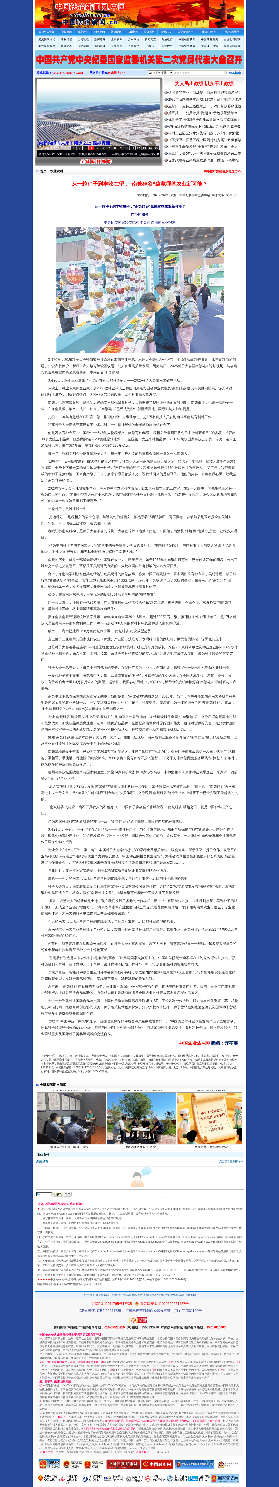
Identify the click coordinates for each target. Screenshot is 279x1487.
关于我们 (88, 1294)
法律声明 (116, 1294)
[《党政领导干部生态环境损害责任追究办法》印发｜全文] (139, 64)
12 (138, 148)
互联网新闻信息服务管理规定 (104, 1218)
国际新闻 (100, 45)
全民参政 (116, 39)
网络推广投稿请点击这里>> (222, 171)
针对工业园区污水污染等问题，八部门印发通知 (205, 133)
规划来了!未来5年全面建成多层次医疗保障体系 (204, 120)
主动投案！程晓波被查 (211, 1123)
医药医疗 (133, 45)
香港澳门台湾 (209, 45)
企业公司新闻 (232, 39)
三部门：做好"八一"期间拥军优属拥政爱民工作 (204, 153)
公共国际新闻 (232, 45)
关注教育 (167, 39)
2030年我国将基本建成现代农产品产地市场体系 (205, 99)
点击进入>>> (116, 72)
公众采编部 (102, 1294)
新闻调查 (150, 39)
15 (156, 148)
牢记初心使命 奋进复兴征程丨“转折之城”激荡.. (129, 154)
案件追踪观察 (46, 45)
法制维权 (66, 39)
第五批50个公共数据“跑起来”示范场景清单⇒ (203, 113)
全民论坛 (83, 39)
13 (144, 148)
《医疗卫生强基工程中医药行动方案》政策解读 (205, 140)
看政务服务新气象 (71, 1123)
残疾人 (150, 45)
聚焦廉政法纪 (46, 39)
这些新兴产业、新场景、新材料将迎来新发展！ (205, 93)
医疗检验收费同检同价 (141, 1123)
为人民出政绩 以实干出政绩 (204, 83)
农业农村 (167, 45)
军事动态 (66, 45)
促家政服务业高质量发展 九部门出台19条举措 (203, 160)
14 (150, 148)
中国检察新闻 (187, 39)
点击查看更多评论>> (231, 1161)
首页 (43, 171)
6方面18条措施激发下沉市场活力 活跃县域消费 (204, 126)
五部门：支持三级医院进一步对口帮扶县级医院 (205, 106)
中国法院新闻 (209, 39)
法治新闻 (83, 45)
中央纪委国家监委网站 (194, 195)
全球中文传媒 (71, 12)
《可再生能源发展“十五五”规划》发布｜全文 (203, 147)
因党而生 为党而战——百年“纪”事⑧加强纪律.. (67, 154)
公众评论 (133, 39)
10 (126, 148)
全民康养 (116, 45)
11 (132, 148)
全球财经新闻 (187, 45)
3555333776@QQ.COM (67, 72)
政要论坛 (100, 39)
